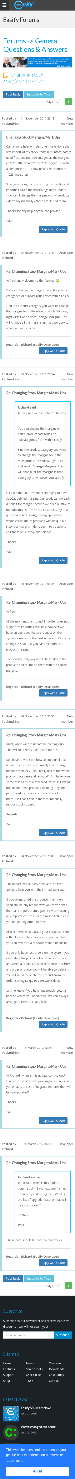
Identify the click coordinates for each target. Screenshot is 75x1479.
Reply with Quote (53, 229)
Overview (55, 1363)
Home (7, 1363)
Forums (14, 40)
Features (9, 1369)
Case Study (56, 1375)
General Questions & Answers (35, 44)
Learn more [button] (15, 1460)
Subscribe (62, 1335)
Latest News (15, 1399)
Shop (6, 1381)
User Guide (33, 1375)
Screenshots (34, 1369)
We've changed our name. (38, 1427)
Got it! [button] (37, 1471)
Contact (54, 1381)
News (30, 1363)
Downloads (56, 1369)
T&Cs (30, 1381)
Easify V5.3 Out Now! (36, 1408)
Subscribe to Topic (38, 94)
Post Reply (13, 94)
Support (8, 1375)
